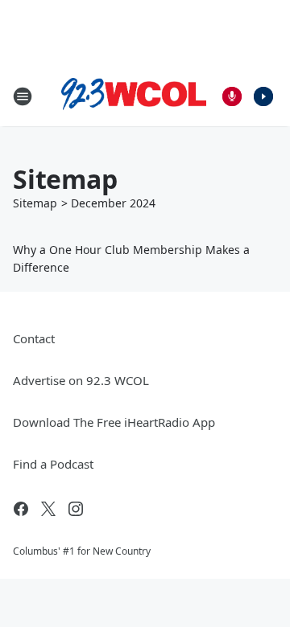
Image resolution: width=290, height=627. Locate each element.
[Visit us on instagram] (75, 508)
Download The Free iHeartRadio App (114, 422)
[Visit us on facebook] (21, 508)
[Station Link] (133, 96)
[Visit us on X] (48, 508)
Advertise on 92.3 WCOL (81, 380)
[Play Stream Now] (263, 96)
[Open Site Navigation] (22, 96)
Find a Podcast (53, 464)
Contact (34, 338)
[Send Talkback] (232, 96)
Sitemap (35, 203)
